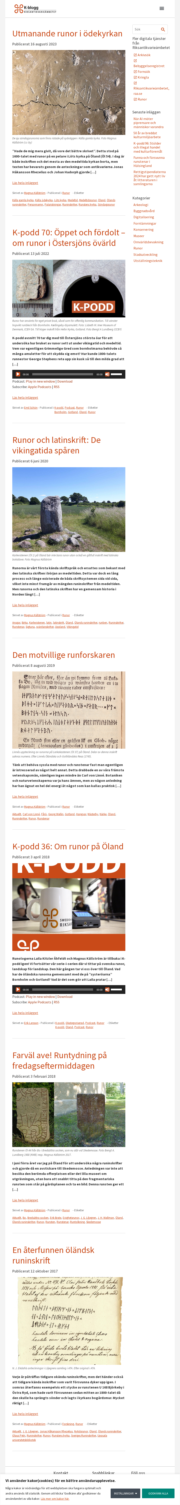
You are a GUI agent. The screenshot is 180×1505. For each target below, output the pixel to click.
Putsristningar (53, 204)
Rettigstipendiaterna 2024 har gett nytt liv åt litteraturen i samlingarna (149, 178)
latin (49, 623)
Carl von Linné (31, 814)
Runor (66, 193)
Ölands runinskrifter (85, 623)
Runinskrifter (69, 204)
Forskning (68, 1424)
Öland (101, 200)
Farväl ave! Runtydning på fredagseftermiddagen (59, 1060)
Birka (25, 623)
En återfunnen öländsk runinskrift (53, 1255)
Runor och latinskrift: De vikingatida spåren (56, 445)
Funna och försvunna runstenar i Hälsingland (149, 161)
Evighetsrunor (71, 1218)
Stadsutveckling (145, 254)
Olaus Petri (18, 1435)
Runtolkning (77, 1222)
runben (103, 623)
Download (64, 381)
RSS (56, 387)
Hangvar (81, 814)
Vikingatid (73, 627)
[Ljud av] (107, 374)
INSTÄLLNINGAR (124, 1493)
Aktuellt (16, 814)
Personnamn (35, 204)
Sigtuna (30, 627)
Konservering (143, 229)
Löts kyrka (60, 200)
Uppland (60, 627)
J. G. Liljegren (88, 1218)
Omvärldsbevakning (148, 242)
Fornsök (144, 71)
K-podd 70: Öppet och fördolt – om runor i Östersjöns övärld (68, 237)
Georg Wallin (55, 814)
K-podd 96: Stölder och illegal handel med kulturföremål (147, 147)
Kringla (143, 77)
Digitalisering (143, 217)
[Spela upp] (18, 374)
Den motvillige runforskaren (63, 654)
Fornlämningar (144, 223)
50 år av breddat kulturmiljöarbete (147, 135)
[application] (68, 374)
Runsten (50, 1222)
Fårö (44, 814)
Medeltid (73, 200)
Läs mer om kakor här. (55, 1499)
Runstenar (18, 627)
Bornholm (60, 412)
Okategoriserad (75, 1023)
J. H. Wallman (106, 1218)
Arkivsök (144, 55)
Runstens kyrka (87, 204)
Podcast (70, 408)
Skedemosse (93, 1222)
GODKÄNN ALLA (158, 1493)
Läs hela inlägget (25, 183)
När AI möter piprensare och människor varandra (148, 122)
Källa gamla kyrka (23, 200)
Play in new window (40, 381)
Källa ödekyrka (44, 200)
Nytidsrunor (81, 1431)
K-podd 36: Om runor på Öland (68, 846)
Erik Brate (55, 1218)
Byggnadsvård (144, 211)
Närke (103, 814)
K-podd (58, 408)
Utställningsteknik (147, 260)
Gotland (73, 412)
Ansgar (16, 623)
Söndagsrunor (106, 204)
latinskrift (58, 623)
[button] (161, 9)
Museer (138, 236)
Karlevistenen (37, 623)
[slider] (117, 374)
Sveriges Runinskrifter (83, 1435)
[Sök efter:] (150, 29)
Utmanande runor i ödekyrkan (67, 33)
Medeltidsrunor (88, 200)
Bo (24, 1218)
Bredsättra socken (38, 1218)
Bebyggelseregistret (149, 66)
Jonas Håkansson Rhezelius (56, 1431)
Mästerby (93, 814)
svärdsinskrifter (45, 627)
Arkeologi (140, 204)
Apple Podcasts (39, 387)
